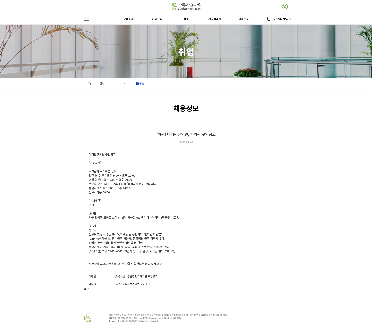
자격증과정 (214, 19)
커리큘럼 (157, 19)
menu (87, 19)
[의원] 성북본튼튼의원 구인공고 (132, 284)
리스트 (86, 289)
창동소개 (128, 19)
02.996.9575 (281, 18)
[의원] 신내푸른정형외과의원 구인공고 (136, 276)
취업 (186, 19)
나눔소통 (243, 19)
